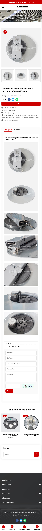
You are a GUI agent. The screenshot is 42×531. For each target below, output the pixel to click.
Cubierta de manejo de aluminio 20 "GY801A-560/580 (10, 436)
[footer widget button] (21, 480)
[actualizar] (28, 386)
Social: (3, 100)
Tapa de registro (21, 20)
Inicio (12, 15)
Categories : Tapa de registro (11, 96)
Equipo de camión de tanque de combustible (19, 18)
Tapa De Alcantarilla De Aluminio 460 (31, 435)
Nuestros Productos (23, 15)
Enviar (9, 391)
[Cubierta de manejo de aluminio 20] (10, 423)
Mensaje (21, 104)
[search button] (36, 454)
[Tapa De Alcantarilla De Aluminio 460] (31, 423)
